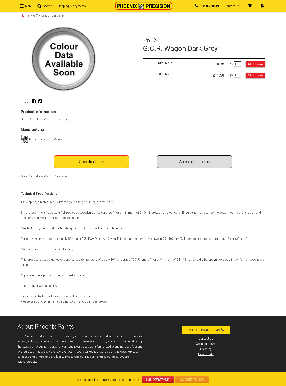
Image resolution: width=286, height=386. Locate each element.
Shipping (206, 349)
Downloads (206, 354)
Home (25, 15)
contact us (24, 356)
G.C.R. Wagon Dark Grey (48, 15)
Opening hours (206, 344)
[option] (82, 59)
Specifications (91, 161)
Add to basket (255, 64)
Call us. (204, 330)
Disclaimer (92, 356)
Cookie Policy (192, 379)
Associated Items (194, 161)
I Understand (158, 379)
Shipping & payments (71, 6)
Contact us (205, 338)
